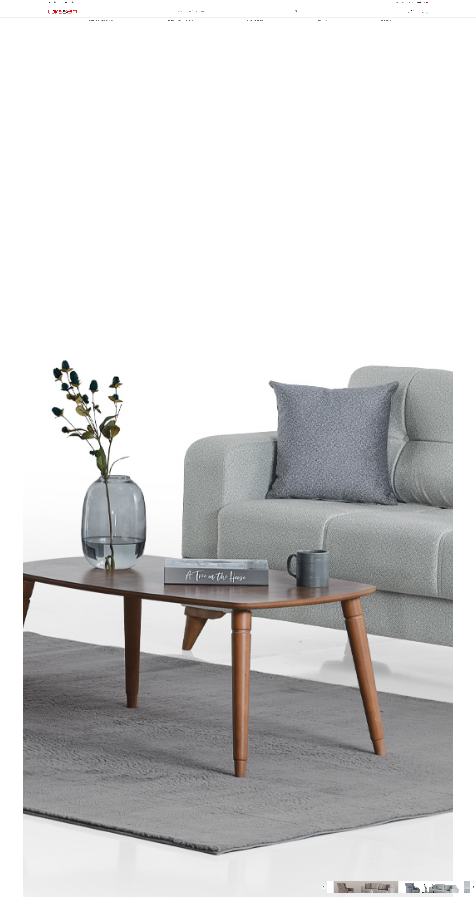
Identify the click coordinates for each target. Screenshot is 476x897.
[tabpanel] (431, 887)
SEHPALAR (386, 21)
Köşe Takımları (255, 21)
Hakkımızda (400, 2)
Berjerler (322, 21)
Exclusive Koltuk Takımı (100, 21)
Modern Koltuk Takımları (180, 21)
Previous (324, 887)
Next (473, 887)
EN (424, 2)
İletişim (418, 2)
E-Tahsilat (410, 2)
